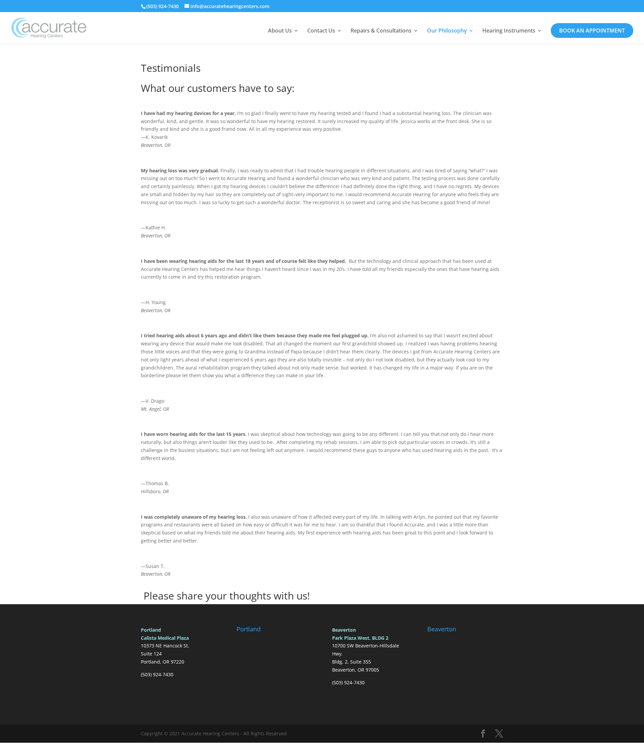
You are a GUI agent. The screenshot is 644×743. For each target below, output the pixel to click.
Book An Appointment (592, 30)
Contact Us (321, 31)
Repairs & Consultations (381, 31)
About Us (280, 31)
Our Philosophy (447, 31)
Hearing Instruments (508, 31)
